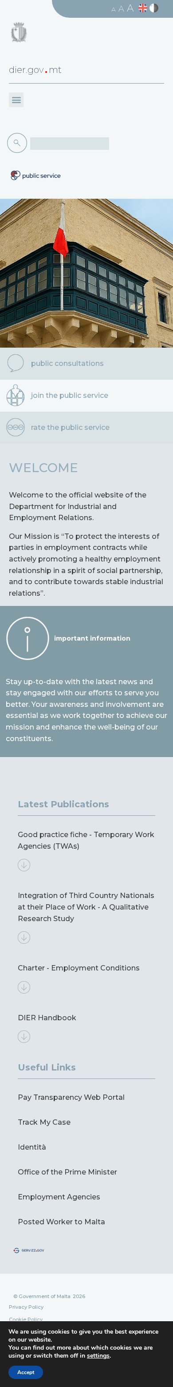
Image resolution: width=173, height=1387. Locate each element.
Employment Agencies (59, 1197)
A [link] (113, 9)
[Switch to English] (143, 8)
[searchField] (69, 143)
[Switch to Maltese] (155, 8)
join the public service (69, 395)
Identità (32, 1147)
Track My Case (44, 1122)
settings (98, 1356)
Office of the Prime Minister (67, 1172)
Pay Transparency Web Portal (71, 1097)
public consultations (67, 363)
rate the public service (70, 427)
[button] (16, 99)
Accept (25, 1372)
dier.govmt (35, 69)
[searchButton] (18, 143)
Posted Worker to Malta (61, 1222)
